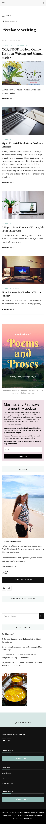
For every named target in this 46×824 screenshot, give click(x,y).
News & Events (21, 45)
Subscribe (23, 456)
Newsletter (6, 773)
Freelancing (7, 45)
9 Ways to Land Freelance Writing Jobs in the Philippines (23, 229)
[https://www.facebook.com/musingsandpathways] (4, 741)
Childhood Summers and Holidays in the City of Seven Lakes (21, 640)
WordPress (27, 818)
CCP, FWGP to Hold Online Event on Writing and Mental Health (22, 53)
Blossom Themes (36, 815)
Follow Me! (24, 723)
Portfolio (5, 778)
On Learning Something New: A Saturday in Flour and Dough (22, 648)
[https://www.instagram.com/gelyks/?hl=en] (9, 741)
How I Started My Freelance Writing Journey (22, 294)
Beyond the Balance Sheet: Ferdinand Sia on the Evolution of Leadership (22, 664)
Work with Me (7, 783)
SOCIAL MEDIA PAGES (23, 580)
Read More (7, 99)
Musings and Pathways (26, 812)
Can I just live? (8, 634)
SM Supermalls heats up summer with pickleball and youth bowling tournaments (22, 656)
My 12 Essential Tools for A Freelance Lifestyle (22, 145)
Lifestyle (18, 288)
